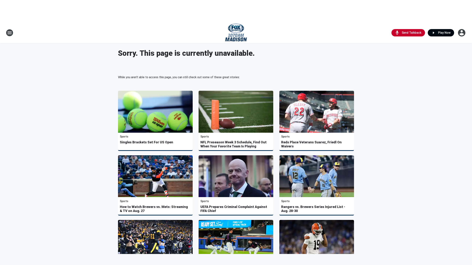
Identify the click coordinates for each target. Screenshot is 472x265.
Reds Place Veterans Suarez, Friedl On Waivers (311, 144)
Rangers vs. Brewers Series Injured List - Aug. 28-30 (313, 209)
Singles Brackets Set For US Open (146, 142)
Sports (124, 136)
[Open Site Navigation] (9, 32)
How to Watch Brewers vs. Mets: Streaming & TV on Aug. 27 (154, 209)
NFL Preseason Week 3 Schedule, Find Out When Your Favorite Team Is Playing (233, 144)
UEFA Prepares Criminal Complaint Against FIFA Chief (233, 209)
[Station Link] (236, 32)
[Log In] (462, 32)
